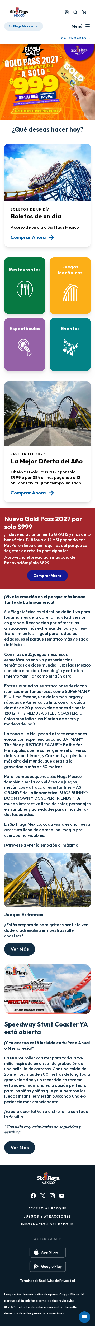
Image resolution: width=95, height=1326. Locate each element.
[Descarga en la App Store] (47, 1252)
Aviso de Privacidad (61, 1281)
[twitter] (43, 1196)
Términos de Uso (32, 1281)
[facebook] (33, 1196)
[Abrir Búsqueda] (75, 12)
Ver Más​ (20, 949)
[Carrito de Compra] (84, 12)
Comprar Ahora (47, 575)
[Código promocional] (67, 12)
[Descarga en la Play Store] (47, 1266)
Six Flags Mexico (20, 26)
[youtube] (62, 1196)
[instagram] (52, 1196)
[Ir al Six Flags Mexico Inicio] (18, 12)
